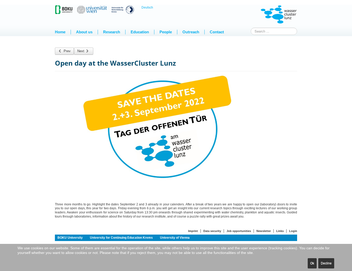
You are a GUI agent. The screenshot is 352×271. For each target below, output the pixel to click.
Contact (217, 32)
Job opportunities (239, 231)
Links (280, 231)
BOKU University (70, 237)
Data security (212, 231)
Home (60, 32)
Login (293, 231)
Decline (326, 263)
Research (111, 32)
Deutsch (147, 7)
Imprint (193, 231)
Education (140, 32)
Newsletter (263, 231)
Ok (312, 263)
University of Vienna (175, 237)
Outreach (190, 32)
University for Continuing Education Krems (121, 237)
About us (84, 32)
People (166, 32)
